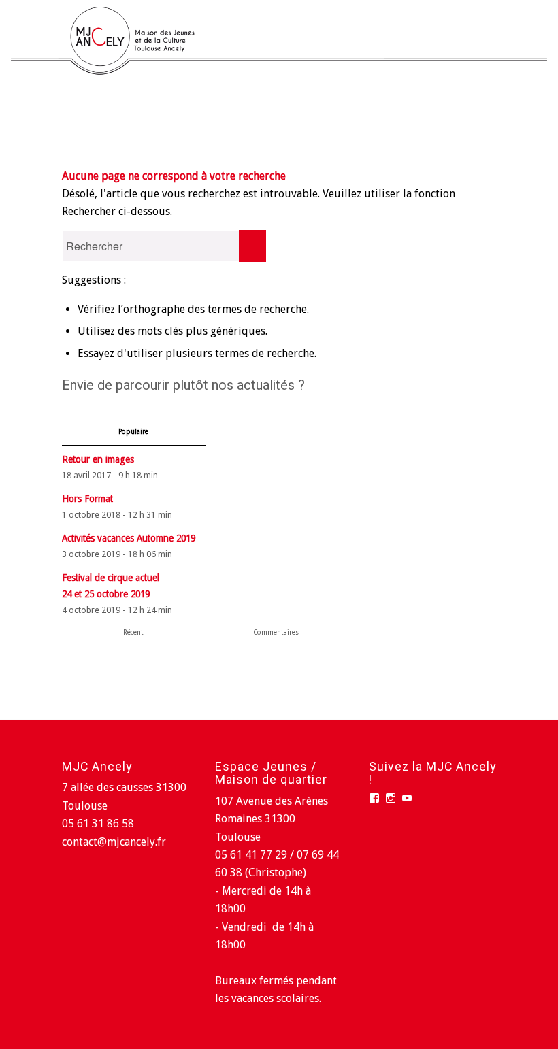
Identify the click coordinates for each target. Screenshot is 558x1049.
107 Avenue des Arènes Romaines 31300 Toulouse (271, 819)
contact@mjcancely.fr (114, 841)
